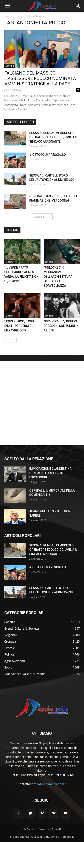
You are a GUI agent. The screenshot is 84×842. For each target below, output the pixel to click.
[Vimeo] (42, 813)
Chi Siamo (29, 829)
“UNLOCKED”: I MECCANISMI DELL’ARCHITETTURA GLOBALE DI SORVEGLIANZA (58, 276)
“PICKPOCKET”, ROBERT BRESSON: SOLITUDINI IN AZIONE (61, 326)
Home (8, 16)
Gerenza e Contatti (50, 829)
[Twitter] (30, 813)
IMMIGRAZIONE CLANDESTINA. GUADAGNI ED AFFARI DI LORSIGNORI (50, 473)
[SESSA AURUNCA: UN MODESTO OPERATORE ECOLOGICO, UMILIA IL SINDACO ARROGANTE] (15, 138)
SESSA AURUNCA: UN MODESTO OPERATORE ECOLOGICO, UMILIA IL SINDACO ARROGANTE (53, 137)
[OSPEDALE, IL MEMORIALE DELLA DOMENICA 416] (15, 495)
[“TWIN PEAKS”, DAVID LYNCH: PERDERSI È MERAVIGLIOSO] (22, 305)
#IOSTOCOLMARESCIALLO (47, 154)
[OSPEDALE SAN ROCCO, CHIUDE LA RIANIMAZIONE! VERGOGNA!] (15, 201)
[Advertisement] (42, 403)
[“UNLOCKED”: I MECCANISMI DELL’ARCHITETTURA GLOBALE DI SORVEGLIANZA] (62, 251)
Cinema (10, 261)
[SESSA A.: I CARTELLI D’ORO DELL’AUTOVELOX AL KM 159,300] (15, 179)
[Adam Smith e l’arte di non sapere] (15, 516)
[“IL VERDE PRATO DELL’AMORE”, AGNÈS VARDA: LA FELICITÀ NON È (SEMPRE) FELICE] (22, 251)
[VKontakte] (53, 813)
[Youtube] (65, 813)
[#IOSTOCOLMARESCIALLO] (15, 160)
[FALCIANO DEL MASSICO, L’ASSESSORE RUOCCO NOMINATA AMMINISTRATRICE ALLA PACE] (42, 49)
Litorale (10, 65)
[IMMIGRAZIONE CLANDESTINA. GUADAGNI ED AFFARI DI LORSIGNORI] (15, 474)
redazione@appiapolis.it (50, 784)
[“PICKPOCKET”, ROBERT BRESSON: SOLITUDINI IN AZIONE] (62, 305)
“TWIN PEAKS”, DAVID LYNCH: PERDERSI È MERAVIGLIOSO (19, 326)
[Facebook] (18, 813)
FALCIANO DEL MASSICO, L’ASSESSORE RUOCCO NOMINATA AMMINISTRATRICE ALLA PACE (40, 78)
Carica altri (40, 216)
